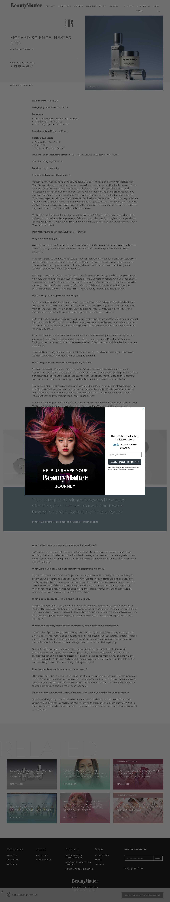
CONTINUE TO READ (125, 461)
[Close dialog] (143, 408)
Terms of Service (119, 469)
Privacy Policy (129, 469)
